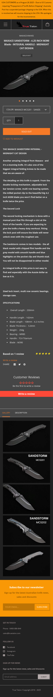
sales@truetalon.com (11, 633)
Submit (44, 677)
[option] (26, 79)
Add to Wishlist (14, 138)
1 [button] (19, 101)
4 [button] (30, 101)
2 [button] (23, 101)
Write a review (10, 360)
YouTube (10, 655)
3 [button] (26, 101)
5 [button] (33, 101)
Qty (9, 120)
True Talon (16, 690)
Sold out (26, 131)
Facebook (11, 647)
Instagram (11, 651)
